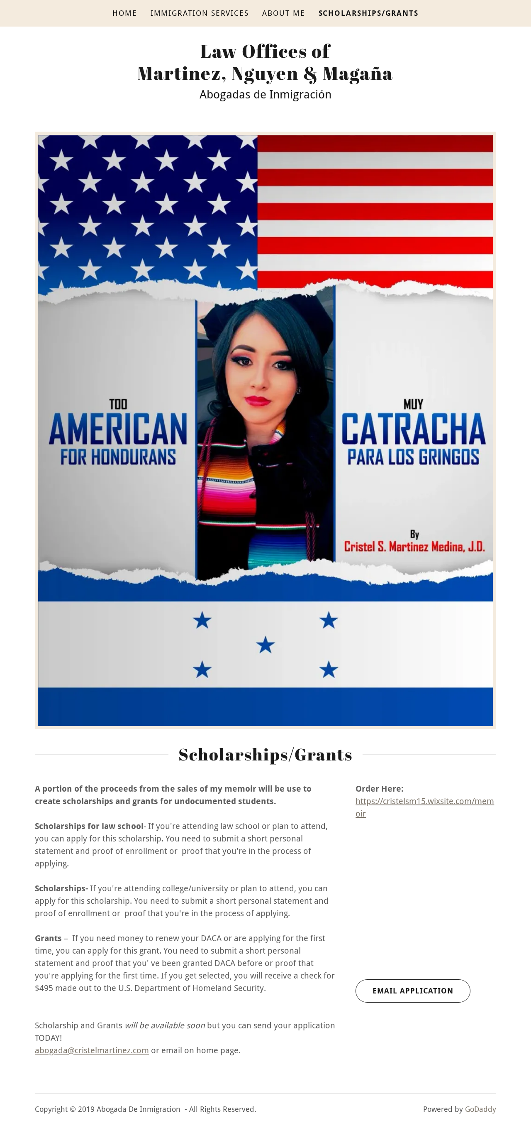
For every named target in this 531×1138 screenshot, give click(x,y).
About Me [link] (283, 13)
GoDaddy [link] (480, 1109)
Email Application (413, 990)
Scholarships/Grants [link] (369, 13)
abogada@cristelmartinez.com (92, 1050)
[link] (265, 77)
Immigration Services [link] (200, 13)
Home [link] (124, 13)
